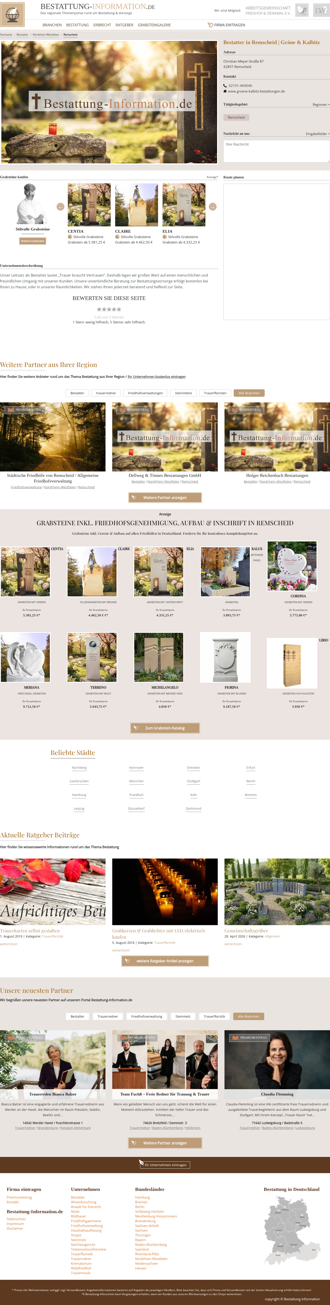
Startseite (6, 34)
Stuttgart (193, 781)
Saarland (142, 1249)
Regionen (321, 104)
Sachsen (141, 1230)
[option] (89, 215)
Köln (193, 795)
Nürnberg (79, 767)
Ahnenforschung (83, 1202)
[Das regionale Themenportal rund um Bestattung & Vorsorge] (12, 14)
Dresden (193, 767)
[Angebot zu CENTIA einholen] (25, 571)
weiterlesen (9, 944)
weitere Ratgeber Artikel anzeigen (165, 960)
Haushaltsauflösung (86, 1230)
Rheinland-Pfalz (147, 1254)
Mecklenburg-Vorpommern (156, 1216)
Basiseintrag (138, 410)
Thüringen (143, 1235)
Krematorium (81, 1263)
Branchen (52, 25)
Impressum (15, 1223)
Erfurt (250, 767)
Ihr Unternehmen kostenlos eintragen (157, 376)
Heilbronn (192, 1128)
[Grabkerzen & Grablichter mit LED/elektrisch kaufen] (165, 892)
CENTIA (76, 231)
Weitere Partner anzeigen (165, 1142)
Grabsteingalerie (154, 25)
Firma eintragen (229, 25)
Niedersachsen (146, 1263)
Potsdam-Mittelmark (75, 1128)
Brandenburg (48, 1128)
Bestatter (22, 34)
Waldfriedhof (81, 1268)
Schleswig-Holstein (149, 1211)
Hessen (140, 1268)
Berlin (250, 781)
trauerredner (106, 393)
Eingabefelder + (318, 133)
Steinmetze (183, 393)
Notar (75, 1211)
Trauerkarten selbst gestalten (30, 930)
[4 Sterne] (114, 309)
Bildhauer (78, 1216)
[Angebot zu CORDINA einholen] (292, 566)
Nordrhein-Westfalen (46, 34)
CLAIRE (123, 231)
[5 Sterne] (119, 309)
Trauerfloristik (52, 936)
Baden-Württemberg (167, 1128)
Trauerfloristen (215, 393)
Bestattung (77, 25)
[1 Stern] (99, 309)
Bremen (251, 795)
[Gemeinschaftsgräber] (277, 892)
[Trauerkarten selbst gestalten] (53, 892)
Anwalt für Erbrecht (86, 1206)
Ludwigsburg (305, 1128)
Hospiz (76, 1235)
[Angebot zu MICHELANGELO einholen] (158, 657)
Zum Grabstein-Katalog (165, 728)
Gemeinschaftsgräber (246, 930)
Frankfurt (136, 795)
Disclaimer (15, 1228)
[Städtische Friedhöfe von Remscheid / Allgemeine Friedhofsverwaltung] (53, 436)
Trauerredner (108, 1016)
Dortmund (193, 808)
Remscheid (70, 34)
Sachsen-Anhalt (147, 1225)
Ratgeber (124, 25)
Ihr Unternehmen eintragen (166, 1165)
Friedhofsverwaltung (26, 487)
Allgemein (272, 936)
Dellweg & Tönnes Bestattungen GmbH (165, 475)
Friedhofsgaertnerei (86, 1221)
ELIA (167, 231)
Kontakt (13, 1202)
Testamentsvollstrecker (89, 1249)
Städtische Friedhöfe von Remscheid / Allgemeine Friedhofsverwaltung (53, 478)
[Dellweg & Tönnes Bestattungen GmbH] (165, 436)
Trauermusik (80, 1273)
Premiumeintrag (29, 410)
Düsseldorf (136, 808)
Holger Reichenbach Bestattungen (277, 475)
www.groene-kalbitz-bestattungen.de (256, 91)
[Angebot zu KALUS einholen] (225, 571)
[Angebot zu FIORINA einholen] (225, 657)
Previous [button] (60, 207)
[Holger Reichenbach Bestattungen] (277, 436)
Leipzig (79, 808)
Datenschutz (16, 1219)
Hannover (136, 767)
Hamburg (79, 795)
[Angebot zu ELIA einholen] (158, 571)
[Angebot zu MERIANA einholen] (25, 657)
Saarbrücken (79, 781)
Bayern (140, 1239)
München (136, 781)
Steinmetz (183, 1016)
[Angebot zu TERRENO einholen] (92, 657)
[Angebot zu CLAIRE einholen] (92, 571)
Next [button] (212, 207)
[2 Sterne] (104, 309)
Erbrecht (102, 25)
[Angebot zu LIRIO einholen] (292, 663)
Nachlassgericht (83, 1244)
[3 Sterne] (109, 309)
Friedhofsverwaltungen (145, 393)
